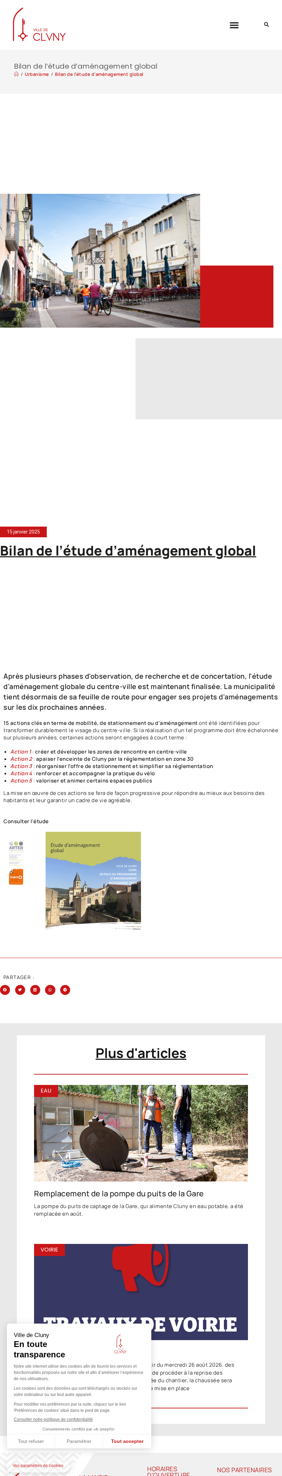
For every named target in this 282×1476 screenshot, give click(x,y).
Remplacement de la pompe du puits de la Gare (119, 1193)
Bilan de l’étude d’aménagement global (99, 74)
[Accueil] (16, 74)
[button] (234, 25)
